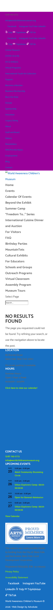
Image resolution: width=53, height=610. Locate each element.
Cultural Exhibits (16, 255)
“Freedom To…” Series (20, 214)
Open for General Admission (29, 497)
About (8, 126)
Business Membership (15, 91)
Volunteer (10, 115)
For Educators (14, 261)
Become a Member (14, 85)
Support (9, 79)
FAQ (8, 237)
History (8, 138)
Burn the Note (11, 97)
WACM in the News (14, 150)
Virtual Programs (13, 68)
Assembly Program (18, 284)
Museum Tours (15, 290)
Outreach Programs (18, 273)
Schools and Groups (18, 267)
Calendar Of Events (18, 196)
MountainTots (14, 249)
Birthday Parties (16, 243)
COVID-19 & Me (12, 56)
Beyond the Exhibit (18, 202)
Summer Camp (15, 208)
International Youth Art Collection (20, 73)
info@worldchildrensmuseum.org (22, 460)
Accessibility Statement (16, 578)
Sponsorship (10, 109)
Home (9, 185)
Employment (11, 156)
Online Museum (12, 50)
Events (10, 190)
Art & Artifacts (11, 62)
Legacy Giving (11, 120)
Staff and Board (12, 132)
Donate (8, 103)
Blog (7, 161)
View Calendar (12, 516)
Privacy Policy (12, 572)
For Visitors (13, 232)
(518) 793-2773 (12, 456)
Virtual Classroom (17, 278)
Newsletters (11, 144)
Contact (8, 167)
